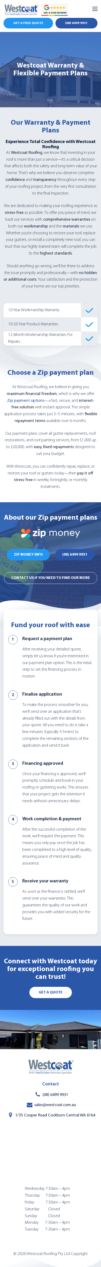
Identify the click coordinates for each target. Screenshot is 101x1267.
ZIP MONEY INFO (28, 555)
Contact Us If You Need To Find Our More (50, 578)
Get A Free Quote (28, 23)
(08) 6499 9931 (76, 23)
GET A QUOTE (50, 992)
